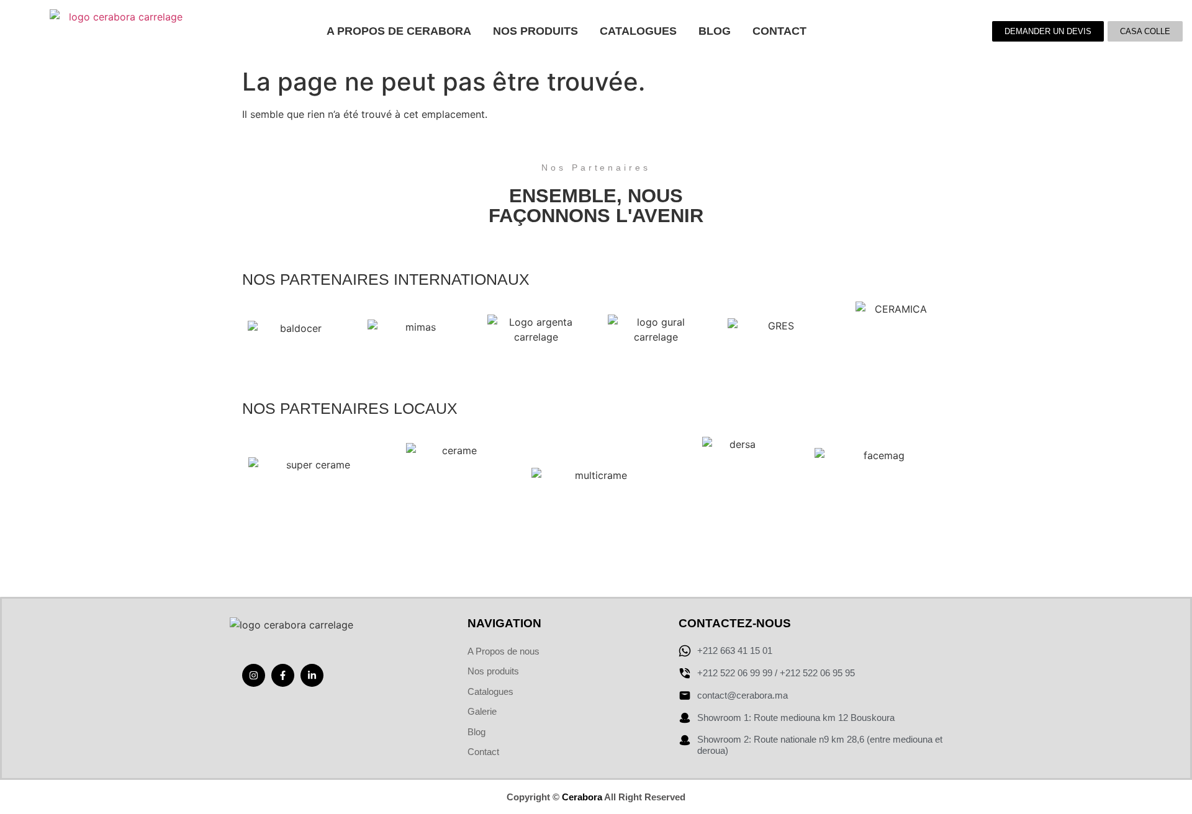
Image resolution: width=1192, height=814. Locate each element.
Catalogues (638, 31)
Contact (779, 31)
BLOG (714, 31)
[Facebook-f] (282, 675)
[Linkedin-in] (311, 675)
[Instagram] (253, 675)
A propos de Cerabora (399, 31)
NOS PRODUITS (535, 31)
